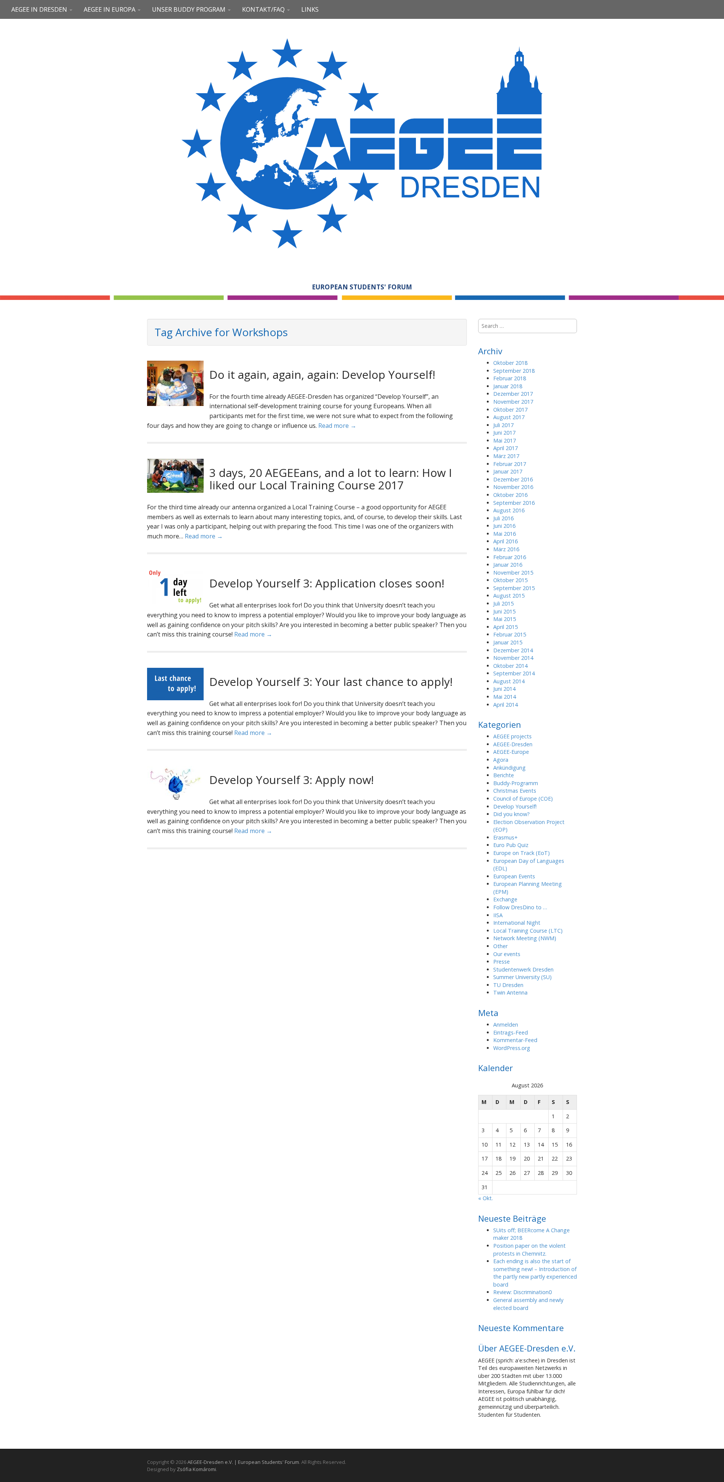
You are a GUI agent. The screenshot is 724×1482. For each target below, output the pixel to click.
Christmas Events (514, 790)
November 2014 (513, 657)
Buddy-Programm (515, 783)
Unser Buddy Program (189, 9)
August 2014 (509, 681)
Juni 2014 (504, 688)
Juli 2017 (503, 425)
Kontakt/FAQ (264, 9)
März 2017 (506, 456)
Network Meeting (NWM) (524, 938)
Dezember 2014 (513, 650)
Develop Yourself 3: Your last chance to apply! (330, 681)
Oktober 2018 (510, 362)
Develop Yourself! (515, 806)
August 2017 (509, 417)
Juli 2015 (503, 603)
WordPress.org (511, 1048)
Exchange (505, 899)
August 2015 (509, 595)
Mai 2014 (504, 696)
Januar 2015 (507, 642)
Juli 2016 (503, 518)
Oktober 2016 (510, 494)
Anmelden (505, 1024)
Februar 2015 (509, 634)
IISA (498, 915)
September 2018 (514, 370)
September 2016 (514, 502)
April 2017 (505, 448)
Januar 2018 (507, 386)
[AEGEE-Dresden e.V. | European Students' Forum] (362, 142)
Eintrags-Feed (510, 1032)
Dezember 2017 (513, 393)
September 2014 (514, 673)
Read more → (337, 425)
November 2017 (513, 401)
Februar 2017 (509, 463)
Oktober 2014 (510, 665)
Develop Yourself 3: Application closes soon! (326, 583)
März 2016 (506, 549)
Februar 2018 (509, 378)
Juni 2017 (504, 432)
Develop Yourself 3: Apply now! (291, 779)
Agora (500, 759)
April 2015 (505, 626)
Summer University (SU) (522, 977)
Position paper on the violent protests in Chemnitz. (529, 1249)
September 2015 (514, 588)
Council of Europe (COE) (523, 798)
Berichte (503, 775)
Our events (506, 954)
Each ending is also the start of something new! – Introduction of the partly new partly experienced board (535, 1273)
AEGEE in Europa (110, 9)
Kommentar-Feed (515, 1040)
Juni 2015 (504, 611)
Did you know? (511, 814)
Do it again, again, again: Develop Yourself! (322, 374)
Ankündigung (509, 767)
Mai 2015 (504, 619)
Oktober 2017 (510, 409)
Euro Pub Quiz (510, 845)
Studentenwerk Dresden (523, 969)
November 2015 (513, 572)
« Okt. (485, 1198)
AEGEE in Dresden (40, 9)
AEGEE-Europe (511, 751)
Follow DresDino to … (520, 907)
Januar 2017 (507, 471)
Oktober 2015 (510, 580)
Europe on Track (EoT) (521, 852)
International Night (516, 922)
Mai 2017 (504, 440)
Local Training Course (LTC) (528, 930)
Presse (501, 961)
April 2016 (505, 541)
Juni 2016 (504, 525)
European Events (514, 876)
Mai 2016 (504, 533)
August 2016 (509, 510)
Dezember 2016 (513, 479)
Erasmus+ (505, 837)
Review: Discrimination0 (522, 1292)
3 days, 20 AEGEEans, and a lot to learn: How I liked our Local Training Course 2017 (330, 479)
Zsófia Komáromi (196, 1469)
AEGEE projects (512, 736)
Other (500, 946)
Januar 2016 (507, 564)
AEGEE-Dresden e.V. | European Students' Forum (243, 1462)
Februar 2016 (509, 557)
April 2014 (505, 704)
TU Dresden (508, 985)
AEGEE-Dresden (512, 744)
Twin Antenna (510, 992)
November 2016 (513, 486)
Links (310, 9)
